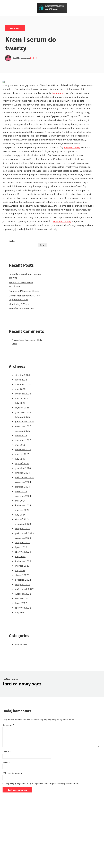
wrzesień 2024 (23, 482)
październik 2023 (24, 533)
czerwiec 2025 (23, 440)
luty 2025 (20, 458)
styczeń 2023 (22, 575)
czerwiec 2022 (23, 607)
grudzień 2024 (23, 468)
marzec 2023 (22, 565)
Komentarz (8, 725)
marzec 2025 (22, 454)
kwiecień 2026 (23, 393)
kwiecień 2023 (23, 561)
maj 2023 (20, 556)
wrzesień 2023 (23, 537)
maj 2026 (20, 389)
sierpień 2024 (22, 486)
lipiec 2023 (21, 547)
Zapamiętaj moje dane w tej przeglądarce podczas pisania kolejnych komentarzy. (42, 783)
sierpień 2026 (22, 375)
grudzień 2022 (23, 579)
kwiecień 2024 (23, 505)
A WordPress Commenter (23, 340)
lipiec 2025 (21, 435)
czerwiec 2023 (23, 551)
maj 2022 (20, 612)
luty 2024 (20, 514)
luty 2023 (20, 570)
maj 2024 (20, 500)
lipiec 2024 (21, 491)
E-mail (6, 762)
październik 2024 (24, 477)
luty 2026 (20, 402)
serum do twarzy (62, 221)
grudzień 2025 (23, 412)
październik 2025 (24, 421)
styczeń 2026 (22, 407)
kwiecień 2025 (23, 449)
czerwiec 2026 (23, 384)
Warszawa (15, 28)
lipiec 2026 (21, 379)
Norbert (33, 58)
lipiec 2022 (21, 603)
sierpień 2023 (22, 542)
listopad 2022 (22, 584)
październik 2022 (24, 589)
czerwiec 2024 (23, 496)
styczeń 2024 (22, 519)
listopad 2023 (22, 528)
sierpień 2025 (22, 430)
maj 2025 (20, 444)
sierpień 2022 (22, 598)
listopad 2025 (22, 416)
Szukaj (12, 241)
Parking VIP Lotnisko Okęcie (24, 290)
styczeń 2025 (22, 463)
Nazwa (7, 751)
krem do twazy (72, 147)
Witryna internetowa (12, 773)
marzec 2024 (22, 509)
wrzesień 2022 (23, 593)
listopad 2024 (22, 472)
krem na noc (58, 93)
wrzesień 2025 (23, 426)
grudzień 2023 (23, 523)
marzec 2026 (22, 398)
